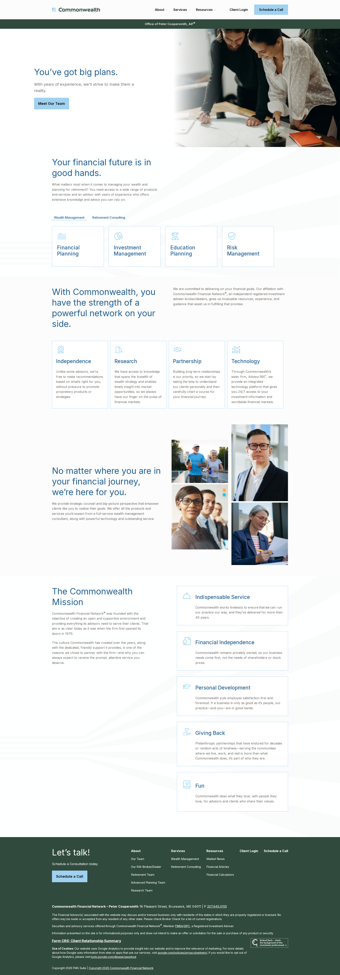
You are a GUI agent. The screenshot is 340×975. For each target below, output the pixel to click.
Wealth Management (185, 859)
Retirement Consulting (186, 867)
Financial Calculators (220, 874)
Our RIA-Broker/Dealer (146, 867)
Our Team (137, 859)
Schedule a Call (69, 876)
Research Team (141, 890)
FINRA (179, 926)
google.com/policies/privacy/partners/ (182, 952)
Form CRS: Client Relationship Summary (86, 941)
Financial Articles (217, 867)
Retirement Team (142, 874)
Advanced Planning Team (148, 882)
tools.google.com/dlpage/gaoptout (113, 956)
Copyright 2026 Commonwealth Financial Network (121, 968)
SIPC (187, 926)
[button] (159, 9)
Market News (215, 859)
